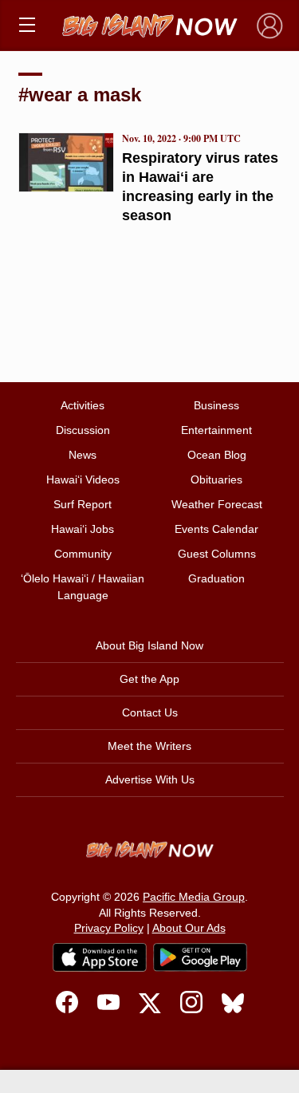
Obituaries (216, 479)
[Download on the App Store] (100, 957)
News (82, 454)
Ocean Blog (216, 454)
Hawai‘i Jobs (82, 529)
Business (216, 405)
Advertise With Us (150, 779)
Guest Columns (217, 553)
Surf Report (82, 504)
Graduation (216, 578)
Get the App (149, 679)
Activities (82, 405)
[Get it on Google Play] (200, 957)
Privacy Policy (109, 927)
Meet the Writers (149, 746)
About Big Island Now (149, 645)
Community (83, 553)
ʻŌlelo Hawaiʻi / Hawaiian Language (82, 587)
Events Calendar (216, 529)
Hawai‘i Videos (83, 479)
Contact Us (150, 712)
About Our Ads (189, 927)
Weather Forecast (216, 504)
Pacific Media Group (194, 896)
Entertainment (216, 430)
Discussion (83, 430)
